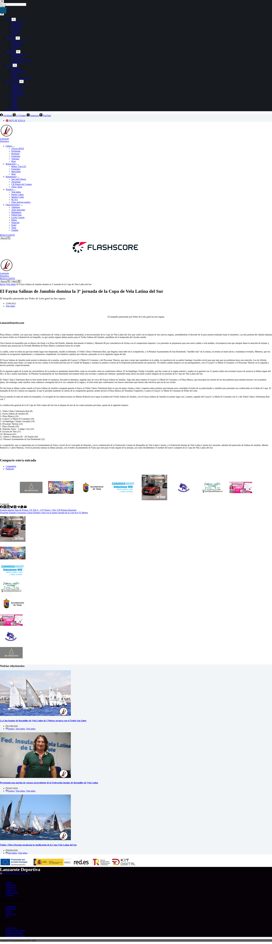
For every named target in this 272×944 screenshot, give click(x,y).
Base (13, 161)
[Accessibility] (3, 10)
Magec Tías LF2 (18, 166)
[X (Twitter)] (5, 507)
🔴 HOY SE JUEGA (15, 120)
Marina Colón (17, 197)
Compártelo (11, 466)
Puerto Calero (17, 194)
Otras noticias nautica (20, 202)
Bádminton (16, 212)
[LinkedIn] (8, 507)
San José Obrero (18, 179)
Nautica (9, 189)
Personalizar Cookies (15, 935)
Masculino (16, 171)
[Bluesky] (12, 507)
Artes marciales (18, 210)
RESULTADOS (7, 235)
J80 (7, 916)
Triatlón (14, 230)
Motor (14, 220)
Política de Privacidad (15, 930)
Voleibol (9, 895)
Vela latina (16, 192)
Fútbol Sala (16, 215)
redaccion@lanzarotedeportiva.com (17, 873)
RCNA (14, 199)
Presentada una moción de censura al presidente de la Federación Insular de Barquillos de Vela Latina (49, 782)
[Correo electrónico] (25, 507)
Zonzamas (16, 182)
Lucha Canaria (18, 217)
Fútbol (8, 146)
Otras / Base (16, 187)
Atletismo (15, 207)
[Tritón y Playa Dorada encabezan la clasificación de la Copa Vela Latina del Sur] (35, 839)
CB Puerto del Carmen (21, 184)
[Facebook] (1, 507)
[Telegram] (18, 507)
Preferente (15, 151)
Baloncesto (11, 164)
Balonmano (11, 176)
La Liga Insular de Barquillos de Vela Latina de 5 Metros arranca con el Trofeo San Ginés (43, 720)
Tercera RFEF (17, 148)
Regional (15, 153)
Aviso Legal (11, 928)
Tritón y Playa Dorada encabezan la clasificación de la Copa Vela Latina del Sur (38, 845)
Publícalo (10, 469)
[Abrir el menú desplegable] (14, 146)
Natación (15, 222)
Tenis (13, 227)
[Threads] (15, 507)
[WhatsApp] (22, 507)
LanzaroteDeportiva (4, 139)
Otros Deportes (12, 204)
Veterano (15, 159)
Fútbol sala (10, 890)
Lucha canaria (12, 892)
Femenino (15, 156)
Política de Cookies (14, 933)
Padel (13, 225)
